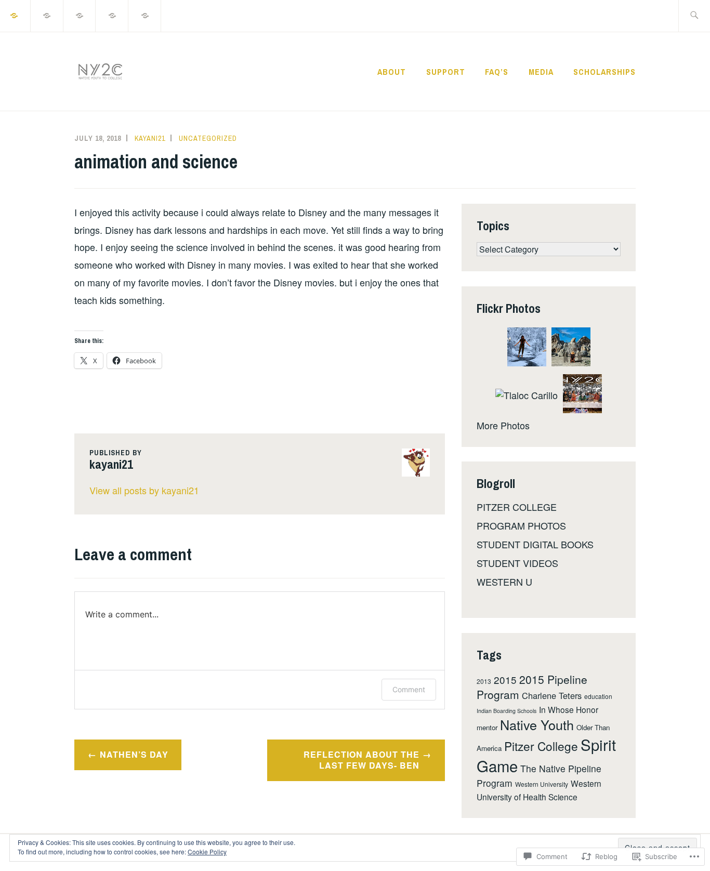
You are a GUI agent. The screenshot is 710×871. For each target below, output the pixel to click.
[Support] (47, 15)
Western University (541, 784)
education (598, 696)
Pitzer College (541, 745)
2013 (484, 681)
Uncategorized (208, 138)
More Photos (503, 425)
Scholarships (604, 71)
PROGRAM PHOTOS (521, 525)
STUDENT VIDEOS (517, 563)
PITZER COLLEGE (517, 506)
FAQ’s (496, 71)
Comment (408, 689)
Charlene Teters (552, 695)
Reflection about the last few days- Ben (361, 759)
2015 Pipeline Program (532, 687)
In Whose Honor (568, 709)
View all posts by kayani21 (144, 490)
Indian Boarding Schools (506, 711)
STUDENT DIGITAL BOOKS (535, 544)
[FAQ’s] (80, 15)
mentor (487, 727)
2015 (505, 679)
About (391, 71)
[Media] (112, 15)
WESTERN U (504, 581)
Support (445, 71)
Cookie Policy (207, 851)
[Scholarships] (145, 15)
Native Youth (537, 724)
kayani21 (150, 138)
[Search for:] (694, 16)
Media (541, 71)
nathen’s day (134, 754)
